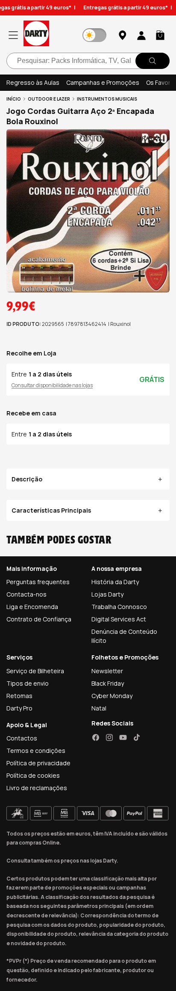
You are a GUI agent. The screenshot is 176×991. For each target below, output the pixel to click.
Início (13, 99)
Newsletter (107, 671)
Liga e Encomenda (32, 607)
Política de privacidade (38, 763)
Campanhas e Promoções (102, 82)
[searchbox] (88, 61)
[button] (160, 35)
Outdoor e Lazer (49, 99)
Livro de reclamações (36, 788)
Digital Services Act (118, 619)
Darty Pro (19, 708)
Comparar (138, 139)
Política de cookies (33, 775)
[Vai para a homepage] (36, 35)
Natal (98, 708)
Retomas (19, 696)
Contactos (21, 738)
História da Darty (115, 582)
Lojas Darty (107, 594)
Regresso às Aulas (32, 82)
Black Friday (107, 683)
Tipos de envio (27, 683)
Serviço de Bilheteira (35, 671)
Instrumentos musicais (107, 99)
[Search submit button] (152, 61)
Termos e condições (35, 750)
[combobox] (88, 61)
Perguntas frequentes (38, 582)
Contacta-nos (26, 594)
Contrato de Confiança (38, 619)
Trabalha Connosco (119, 607)
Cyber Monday (111, 696)
